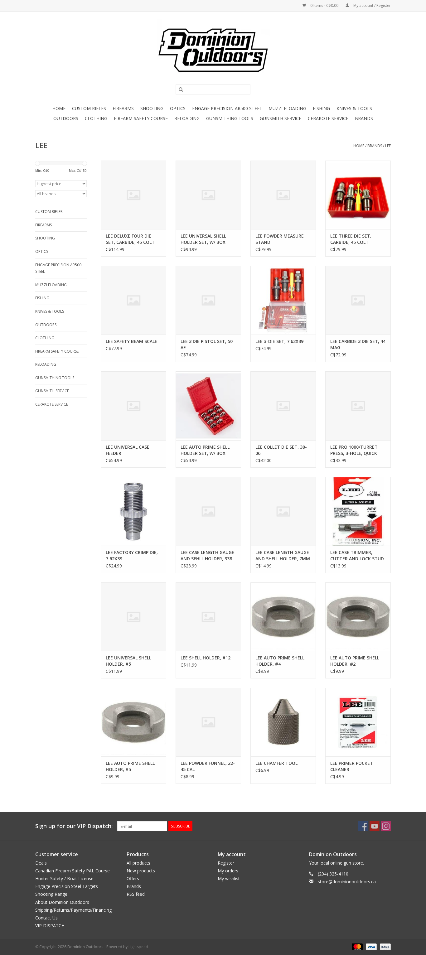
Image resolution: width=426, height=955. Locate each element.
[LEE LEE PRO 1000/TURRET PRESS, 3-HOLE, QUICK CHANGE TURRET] (358, 405)
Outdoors (65, 118)
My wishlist (229, 878)
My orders (228, 871)
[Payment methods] (357, 946)
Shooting (151, 108)
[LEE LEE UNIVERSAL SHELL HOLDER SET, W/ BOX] (208, 195)
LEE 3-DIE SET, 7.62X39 (279, 341)
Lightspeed (138, 946)
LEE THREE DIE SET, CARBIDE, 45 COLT (350, 239)
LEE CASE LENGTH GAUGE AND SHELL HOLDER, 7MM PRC (282, 555)
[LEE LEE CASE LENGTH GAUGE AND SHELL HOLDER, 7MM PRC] (283, 511)
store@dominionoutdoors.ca (347, 882)
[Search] (179, 89)
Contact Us (46, 918)
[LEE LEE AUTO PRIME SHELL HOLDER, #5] (133, 722)
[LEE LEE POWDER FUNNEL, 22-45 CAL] (208, 722)
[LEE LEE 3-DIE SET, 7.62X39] (283, 300)
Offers (133, 878)
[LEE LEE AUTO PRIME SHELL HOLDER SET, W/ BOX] (208, 405)
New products (141, 871)
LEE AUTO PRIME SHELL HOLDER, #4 (279, 661)
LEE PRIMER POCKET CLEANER (351, 766)
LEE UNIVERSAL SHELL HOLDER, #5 (128, 661)
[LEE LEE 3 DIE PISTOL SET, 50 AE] (208, 300)
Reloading (187, 118)
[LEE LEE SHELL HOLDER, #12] (208, 616)
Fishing (321, 108)
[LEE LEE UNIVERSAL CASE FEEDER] (133, 405)
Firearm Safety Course (141, 118)
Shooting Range (51, 894)
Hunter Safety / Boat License (64, 878)
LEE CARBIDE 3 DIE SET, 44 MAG (357, 344)
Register (226, 863)
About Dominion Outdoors (62, 902)
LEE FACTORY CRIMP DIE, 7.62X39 (132, 555)
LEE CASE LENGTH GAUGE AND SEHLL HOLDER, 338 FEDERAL (207, 555)
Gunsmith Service (280, 118)
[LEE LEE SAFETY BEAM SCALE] (133, 300)
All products (138, 863)
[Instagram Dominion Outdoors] (386, 826)
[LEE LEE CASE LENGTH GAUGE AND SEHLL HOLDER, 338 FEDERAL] (208, 511)
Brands (364, 118)
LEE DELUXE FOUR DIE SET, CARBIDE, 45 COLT (130, 239)
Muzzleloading (287, 108)
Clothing (96, 118)
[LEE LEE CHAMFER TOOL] (283, 722)
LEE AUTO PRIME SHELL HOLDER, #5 (130, 766)
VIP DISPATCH (50, 925)
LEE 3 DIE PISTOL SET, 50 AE (207, 344)
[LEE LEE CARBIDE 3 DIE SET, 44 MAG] (358, 300)
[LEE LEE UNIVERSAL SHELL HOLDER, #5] (133, 616)
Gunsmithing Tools (229, 118)
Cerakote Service (328, 118)
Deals (41, 863)
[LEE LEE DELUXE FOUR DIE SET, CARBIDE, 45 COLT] (133, 195)
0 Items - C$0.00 (324, 5)
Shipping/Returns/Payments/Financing (73, 910)
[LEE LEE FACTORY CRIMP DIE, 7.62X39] (133, 511)
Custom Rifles (89, 108)
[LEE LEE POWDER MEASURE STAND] (283, 195)
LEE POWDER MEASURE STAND (279, 239)
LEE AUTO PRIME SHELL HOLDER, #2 (354, 661)
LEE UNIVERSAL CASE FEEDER (127, 450)
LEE (388, 145)
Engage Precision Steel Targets (66, 886)
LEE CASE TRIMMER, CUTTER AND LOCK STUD (357, 555)
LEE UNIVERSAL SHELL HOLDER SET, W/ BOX (203, 239)
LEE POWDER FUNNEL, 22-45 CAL (208, 766)
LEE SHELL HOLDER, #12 (205, 658)
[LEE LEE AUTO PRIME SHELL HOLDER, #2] (358, 616)
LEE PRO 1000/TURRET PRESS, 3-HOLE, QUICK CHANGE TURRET (354, 450)
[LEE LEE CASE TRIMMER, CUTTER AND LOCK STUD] (358, 511)
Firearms (123, 108)
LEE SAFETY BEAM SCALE (131, 341)
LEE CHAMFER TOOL (276, 763)
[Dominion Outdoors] (213, 50)
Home (58, 108)
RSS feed (136, 894)
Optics (178, 108)
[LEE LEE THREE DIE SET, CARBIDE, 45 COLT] (358, 195)
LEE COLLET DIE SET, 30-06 (281, 450)
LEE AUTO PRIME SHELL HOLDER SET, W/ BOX (205, 450)
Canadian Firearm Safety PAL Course (72, 871)
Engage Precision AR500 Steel (227, 108)
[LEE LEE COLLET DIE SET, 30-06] (283, 405)
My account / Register (371, 5)
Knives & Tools (354, 108)
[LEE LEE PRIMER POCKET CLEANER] (358, 722)
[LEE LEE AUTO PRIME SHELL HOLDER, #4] (283, 616)
